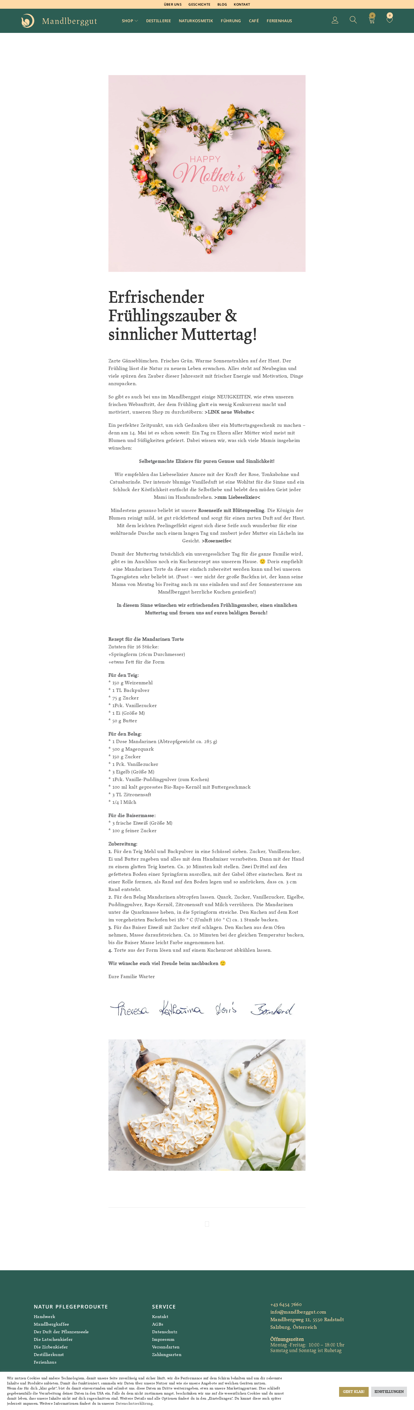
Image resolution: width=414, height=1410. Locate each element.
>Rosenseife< (217, 541)
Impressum (163, 1339)
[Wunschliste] (390, 21)
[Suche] (353, 21)
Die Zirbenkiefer (51, 1347)
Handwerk (44, 1316)
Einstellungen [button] (389, 1391)
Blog (222, 4)
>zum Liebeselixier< (237, 497)
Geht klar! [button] (354, 1391)
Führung (231, 20)
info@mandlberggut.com (298, 1312)
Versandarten (166, 1347)
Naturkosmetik (196, 20)
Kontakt (242, 4)
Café (254, 20)
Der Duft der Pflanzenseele (61, 1331)
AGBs (157, 1324)
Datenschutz (164, 1331)
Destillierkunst (49, 1354)
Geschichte (199, 4)
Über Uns (173, 4)
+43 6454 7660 (286, 1304)
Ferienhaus (279, 20)
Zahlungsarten (166, 1354)
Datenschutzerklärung (134, 1403)
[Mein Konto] (335, 21)
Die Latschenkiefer (53, 1339)
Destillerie (158, 20)
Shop (127, 20)
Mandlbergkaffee (51, 1324)
